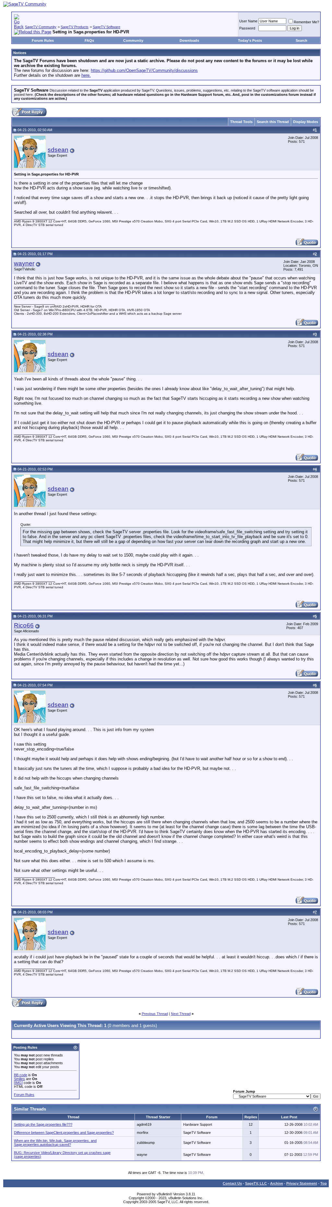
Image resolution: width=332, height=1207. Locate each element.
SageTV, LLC (256, 1183)
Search (301, 40)
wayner (24, 263)
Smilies (19, 1079)
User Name (248, 21)
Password (247, 28)
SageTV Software (106, 27)
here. (86, 75)
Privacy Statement (301, 1183)
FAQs (89, 40)
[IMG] (18, 1083)
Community (133, 40)
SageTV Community (40, 27)
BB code (20, 1075)
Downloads (189, 40)
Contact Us (232, 1183)
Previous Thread (155, 1014)
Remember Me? (306, 22)
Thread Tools (241, 122)
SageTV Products (75, 27)
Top (323, 1183)
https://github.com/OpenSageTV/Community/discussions (144, 70)
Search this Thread (273, 122)
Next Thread (181, 1014)
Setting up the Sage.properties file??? (43, 1124)
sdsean (58, 149)
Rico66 (24, 625)
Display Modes (305, 122)
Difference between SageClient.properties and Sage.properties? (64, 1132)
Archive (276, 1183)
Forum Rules (43, 40)
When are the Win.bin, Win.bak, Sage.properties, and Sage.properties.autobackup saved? (55, 1142)
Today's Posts (250, 40)
